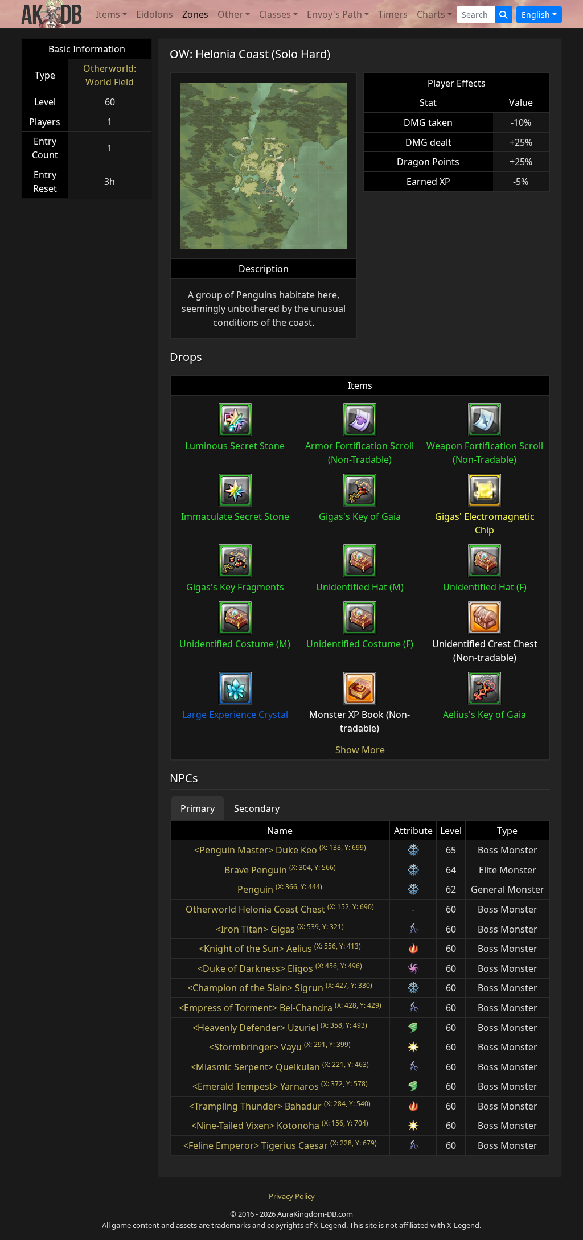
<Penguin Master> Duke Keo (255, 850)
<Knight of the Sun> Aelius (255, 948)
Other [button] (230, 14)
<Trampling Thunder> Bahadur (255, 1106)
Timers (393, 14)
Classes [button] (275, 14)
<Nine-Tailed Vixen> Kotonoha (255, 1125)
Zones (195, 14)
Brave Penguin (255, 870)
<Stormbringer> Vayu (255, 1047)
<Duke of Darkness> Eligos (255, 968)
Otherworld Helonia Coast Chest (255, 909)
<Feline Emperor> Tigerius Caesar (255, 1145)
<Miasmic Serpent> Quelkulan (255, 1067)
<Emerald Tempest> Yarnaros (255, 1086)
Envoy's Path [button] (334, 14)
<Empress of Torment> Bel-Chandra (255, 1007)
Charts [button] (431, 14)
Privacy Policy (292, 1196)
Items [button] (108, 14)
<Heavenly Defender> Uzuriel (255, 1027)
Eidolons (154, 14)
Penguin (255, 889)
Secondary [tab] (257, 808)
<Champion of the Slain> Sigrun (255, 988)
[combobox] (476, 14)
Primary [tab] (197, 808)
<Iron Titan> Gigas (255, 929)
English (536, 14)
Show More (360, 750)
